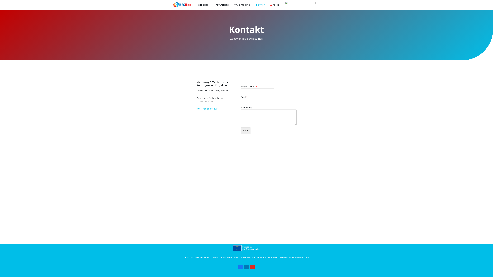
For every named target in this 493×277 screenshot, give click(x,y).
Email (244, 97)
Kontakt (260, 5)
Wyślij (245, 130)
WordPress (197, 273)
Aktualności (222, 5)
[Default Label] (246, 266)
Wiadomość (247, 107)
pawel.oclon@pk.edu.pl (207, 108)
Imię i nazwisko (249, 86)
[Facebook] (240, 266)
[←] (183, 4)
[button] (210, 4)
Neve (175, 273)
